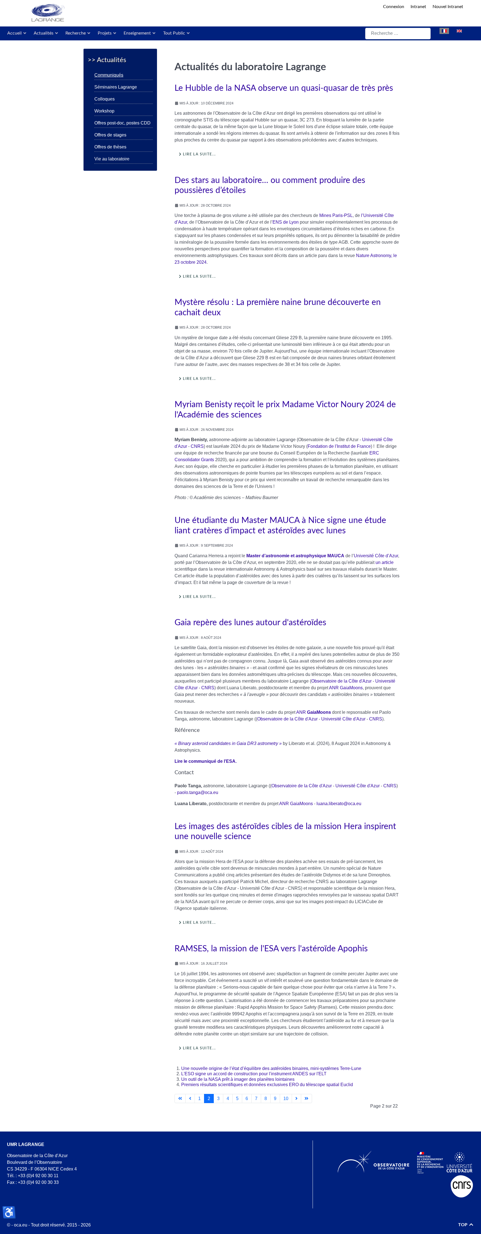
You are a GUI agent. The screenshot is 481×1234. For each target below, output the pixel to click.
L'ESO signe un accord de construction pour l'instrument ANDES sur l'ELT (254, 1073)
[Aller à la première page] (180, 1098)
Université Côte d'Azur (343, 719)
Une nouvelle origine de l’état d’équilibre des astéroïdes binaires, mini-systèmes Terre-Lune (271, 1068)
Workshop (104, 111)
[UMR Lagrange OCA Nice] (194, 13)
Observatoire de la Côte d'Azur (341, 681)
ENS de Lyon (286, 222)
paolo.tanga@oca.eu (197, 792)
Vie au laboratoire (111, 159)
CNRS (197, 446)
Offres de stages (110, 135)
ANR (334, 687)
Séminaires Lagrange (115, 87)
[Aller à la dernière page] (306, 1098)
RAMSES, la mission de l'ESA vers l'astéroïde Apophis (271, 949)
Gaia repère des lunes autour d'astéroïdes (250, 623)
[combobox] (398, 33)
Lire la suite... (199, 154)
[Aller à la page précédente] (190, 1098)
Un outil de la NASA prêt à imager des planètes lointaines (238, 1079)
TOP (463, 1225)
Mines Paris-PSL (336, 215)
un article (385, 562)
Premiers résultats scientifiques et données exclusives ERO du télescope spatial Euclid (267, 1084)
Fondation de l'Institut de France (339, 446)
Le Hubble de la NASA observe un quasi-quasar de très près (284, 88)
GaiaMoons (351, 687)
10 (285, 1098)
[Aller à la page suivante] (296, 1098)
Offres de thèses (110, 147)
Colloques (104, 99)
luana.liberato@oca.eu (338, 803)
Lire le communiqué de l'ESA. (206, 761)
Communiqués (108, 75)
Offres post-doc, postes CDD (122, 123)
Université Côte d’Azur (376, 555)
